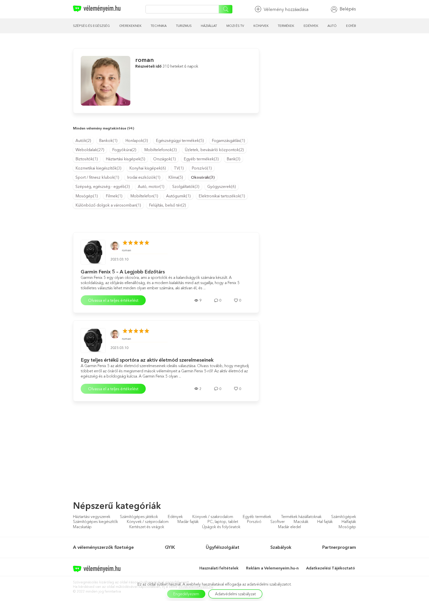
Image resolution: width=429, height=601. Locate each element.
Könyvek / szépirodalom (148, 521)
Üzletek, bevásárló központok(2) (214, 149)
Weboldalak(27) (89, 149)
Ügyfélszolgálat (222, 547)
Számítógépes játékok (139, 516)
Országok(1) (164, 158)
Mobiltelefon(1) (144, 195)
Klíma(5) (175, 177)
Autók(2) (83, 140)
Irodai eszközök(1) (143, 177)
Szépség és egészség (91, 26)
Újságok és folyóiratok (221, 526)
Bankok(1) (108, 140)
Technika (159, 26)
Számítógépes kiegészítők (95, 521)
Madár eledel (289, 526)
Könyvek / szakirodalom (212, 516)
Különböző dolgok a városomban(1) (108, 205)
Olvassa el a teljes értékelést (113, 300)
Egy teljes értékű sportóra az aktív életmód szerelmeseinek (147, 360)
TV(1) (179, 168)
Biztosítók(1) (86, 158)
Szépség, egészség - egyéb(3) (102, 186)
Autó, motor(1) (151, 186)
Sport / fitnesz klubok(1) (97, 177)
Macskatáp (82, 526)
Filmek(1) (114, 195)
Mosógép (347, 526)
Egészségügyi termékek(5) (180, 140)
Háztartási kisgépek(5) (125, 158)
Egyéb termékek (257, 516)
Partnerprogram (339, 547)
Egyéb (351, 26)
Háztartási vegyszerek (91, 516)
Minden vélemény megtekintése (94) (103, 128)
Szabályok (280, 547)
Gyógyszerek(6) (221, 186)
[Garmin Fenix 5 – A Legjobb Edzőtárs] (93, 252)
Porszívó (254, 521)
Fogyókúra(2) (124, 149)
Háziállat (209, 26)
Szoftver (277, 521)
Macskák (301, 521)
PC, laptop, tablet (223, 521)
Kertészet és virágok (146, 526)
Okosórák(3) (203, 177)
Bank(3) (233, 158)
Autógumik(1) (178, 195)
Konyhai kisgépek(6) (147, 168)
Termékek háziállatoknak (301, 516)
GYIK (170, 547)
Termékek (286, 26)
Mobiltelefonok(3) (160, 149)
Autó (332, 26)
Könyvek (261, 26)
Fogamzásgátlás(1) (228, 140)
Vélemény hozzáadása (286, 9)
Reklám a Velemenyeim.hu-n (272, 567)
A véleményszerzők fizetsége (103, 547)
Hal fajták (325, 521)
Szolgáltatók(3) (185, 186)
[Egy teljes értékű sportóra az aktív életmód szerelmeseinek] (93, 340)
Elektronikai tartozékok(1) (222, 195)
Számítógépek (343, 516)
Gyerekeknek (130, 26)
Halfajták (349, 521)
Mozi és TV (235, 26)
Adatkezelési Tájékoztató (331, 567)
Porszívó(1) (202, 168)
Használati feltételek (219, 567)
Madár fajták (188, 521)
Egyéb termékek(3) (201, 158)
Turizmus (184, 26)
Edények (311, 26)
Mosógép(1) (86, 195)
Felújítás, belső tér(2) (167, 205)
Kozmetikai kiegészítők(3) (98, 168)
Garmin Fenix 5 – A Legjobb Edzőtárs (123, 272)
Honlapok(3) (136, 140)
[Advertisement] (311, 83)
